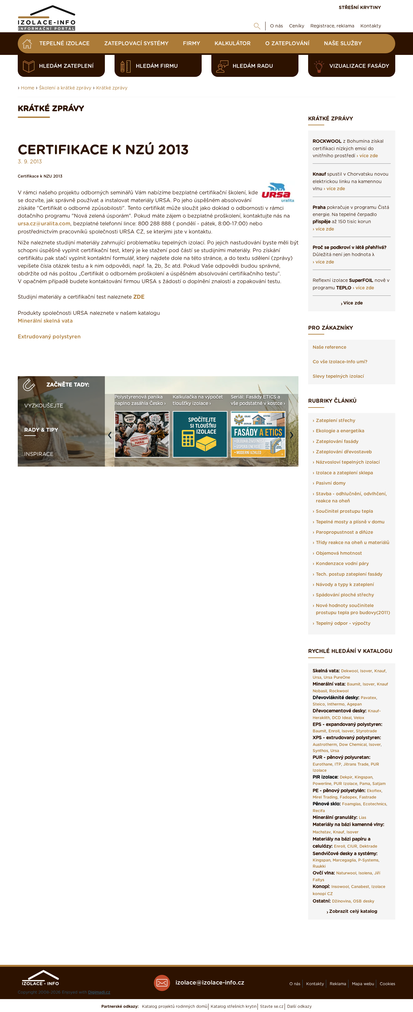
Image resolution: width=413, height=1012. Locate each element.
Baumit (353, 684)
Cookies (387, 984)
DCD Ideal (341, 718)
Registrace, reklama (332, 26)
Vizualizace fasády (359, 66)
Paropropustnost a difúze (344, 532)
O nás (276, 26)
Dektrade (368, 846)
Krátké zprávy (111, 88)
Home (27, 88)
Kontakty (370, 26)
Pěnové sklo (326, 804)
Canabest (360, 887)
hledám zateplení (66, 66)
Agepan (354, 704)
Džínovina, (342, 901)
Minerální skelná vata (45, 321)
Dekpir (346, 777)
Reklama (338, 984)
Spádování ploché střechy (345, 595)
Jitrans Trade (355, 764)
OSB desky (363, 901)
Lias (362, 818)
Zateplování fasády (337, 441)
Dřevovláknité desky (335, 698)
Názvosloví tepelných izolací (348, 462)
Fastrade (367, 797)
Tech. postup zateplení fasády (349, 574)
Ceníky (296, 26)
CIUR (352, 846)
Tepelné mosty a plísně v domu (350, 522)
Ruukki (319, 866)
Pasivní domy (331, 483)
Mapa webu (363, 984)
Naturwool (346, 873)
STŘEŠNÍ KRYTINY (360, 7)
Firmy (191, 43)
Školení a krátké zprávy (65, 88)
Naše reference (329, 347)
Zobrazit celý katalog (353, 911)
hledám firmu (157, 66)
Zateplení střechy (335, 420)
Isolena (365, 873)
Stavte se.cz (272, 1006)
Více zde (353, 303)
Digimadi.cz (99, 992)
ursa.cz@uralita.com (44, 223)
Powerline (322, 784)
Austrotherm (325, 745)
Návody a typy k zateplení (345, 585)
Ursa (317, 677)
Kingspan (363, 777)
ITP (338, 764)
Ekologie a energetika (340, 431)
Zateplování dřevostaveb (344, 452)
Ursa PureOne (337, 677)
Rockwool (338, 691)
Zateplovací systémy (136, 43)
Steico (319, 704)
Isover (366, 671)
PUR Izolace (345, 784)
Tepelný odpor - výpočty (343, 623)
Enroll (333, 731)
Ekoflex (374, 791)
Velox (359, 718)
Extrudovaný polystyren (49, 336)
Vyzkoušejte (43, 405)
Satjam (379, 784)
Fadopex (348, 797)
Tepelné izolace (64, 43)
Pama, (365, 784)
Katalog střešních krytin (234, 1006)
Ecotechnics (374, 804)
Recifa (319, 811)
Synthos (320, 751)
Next (293, 438)
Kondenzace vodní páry (342, 564)
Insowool (340, 887)
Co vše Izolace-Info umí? (340, 362)
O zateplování (287, 43)
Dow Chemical (353, 745)
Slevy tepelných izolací (338, 376)
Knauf (380, 671)
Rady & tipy (41, 430)
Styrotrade (366, 731)
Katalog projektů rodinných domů (174, 1006)
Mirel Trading (325, 797)
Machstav (322, 832)
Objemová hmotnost (339, 553)
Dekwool (349, 671)
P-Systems (368, 860)
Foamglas (351, 804)
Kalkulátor (233, 43)
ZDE (139, 297)
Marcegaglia (344, 860)
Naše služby (343, 43)
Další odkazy (299, 1006)
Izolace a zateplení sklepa (344, 473)
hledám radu (253, 66)
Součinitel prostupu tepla (344, 511)
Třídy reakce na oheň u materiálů (352, 543)
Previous (111, 438)
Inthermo (336, 704)
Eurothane (322, 764)
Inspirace (39, 454)
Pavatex (368, 698)
